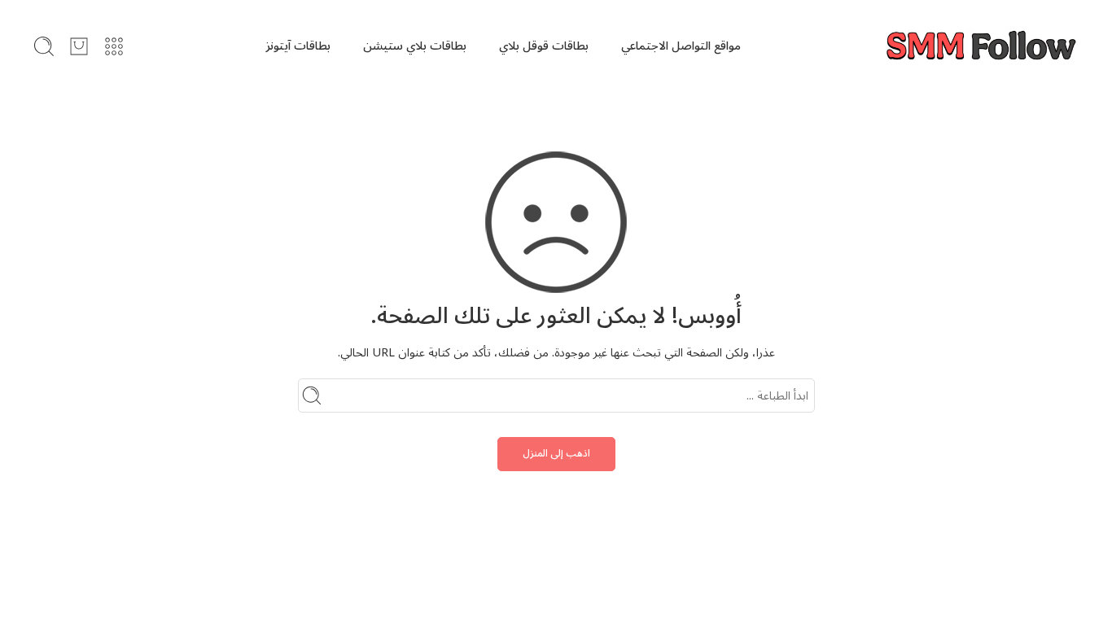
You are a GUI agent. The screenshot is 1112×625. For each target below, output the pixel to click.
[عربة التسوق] (79, 46)
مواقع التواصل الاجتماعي (681, 46)
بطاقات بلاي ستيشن (414, 46)
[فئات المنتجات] (114, 46)
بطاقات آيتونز (298, 46)
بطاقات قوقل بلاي (544, 46)
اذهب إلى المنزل (556, 454)
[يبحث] (44, 46)
